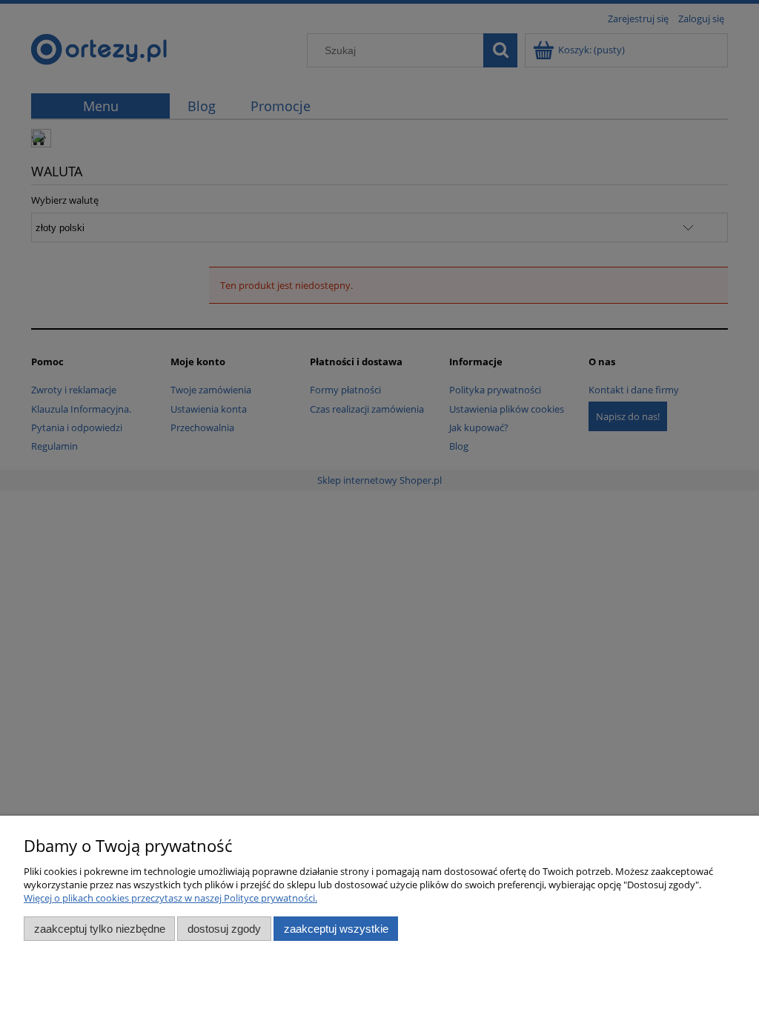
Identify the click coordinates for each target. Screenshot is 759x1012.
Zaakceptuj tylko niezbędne (99, 928)
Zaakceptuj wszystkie (336, 928)
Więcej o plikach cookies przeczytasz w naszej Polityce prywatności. (170, 898)
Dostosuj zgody (224, 928)
